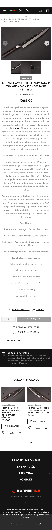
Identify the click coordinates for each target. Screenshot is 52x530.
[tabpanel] (13, 413)
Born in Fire (12, 10)
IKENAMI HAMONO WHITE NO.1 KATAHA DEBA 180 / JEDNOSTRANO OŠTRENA (10, 412)
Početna (26, 17)
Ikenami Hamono (29, 95)
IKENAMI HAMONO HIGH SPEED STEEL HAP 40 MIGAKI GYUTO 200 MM (38, 410)
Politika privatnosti (18, 524)
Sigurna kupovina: (11, 341)
